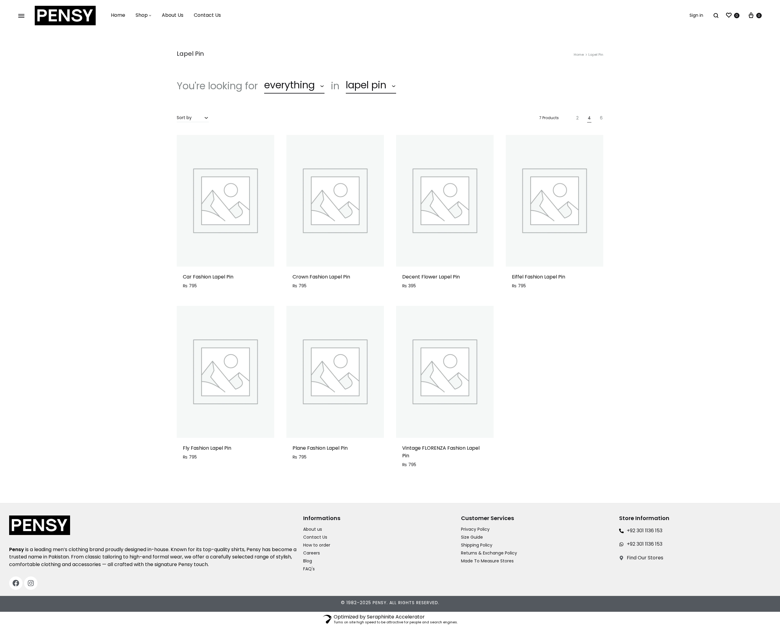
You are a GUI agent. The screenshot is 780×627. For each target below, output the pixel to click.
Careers (311, 553)
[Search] (716, 15)
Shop (142, 15)
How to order (316, 545)
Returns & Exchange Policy (489, 553)
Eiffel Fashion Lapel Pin (538, 276)
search (422, 86)
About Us (172, 15)
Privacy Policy (475, 529)
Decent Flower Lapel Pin (431, 276)
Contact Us (207, 15)
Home (118, 15)
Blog (307, 561)
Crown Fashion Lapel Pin (321, 276)
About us (312, 529)
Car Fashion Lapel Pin (208, 276)
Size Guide (472, 537)
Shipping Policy (476, 545)
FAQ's (309, 569)
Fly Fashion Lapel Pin (207, 448)
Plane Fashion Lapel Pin (320, 448)
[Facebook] (16, 583)
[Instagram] (30, 583)
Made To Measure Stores (487, 561)
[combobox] (294, 86)
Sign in (696, 15)
